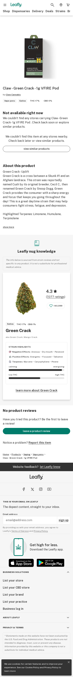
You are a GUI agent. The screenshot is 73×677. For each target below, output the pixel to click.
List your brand (13, 594)
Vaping (26, 454)
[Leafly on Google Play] (50, 563)
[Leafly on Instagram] (40, 489)
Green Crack (18, 330)
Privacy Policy (51, 667)
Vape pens (38, 454)
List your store (13, 580)
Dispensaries (21, 11)
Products (16, 454)
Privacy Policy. (41, 531)
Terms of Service (20, 531)
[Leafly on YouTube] (49, 489)
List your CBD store (16, 587)
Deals (49, 11)
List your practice (15, 601)
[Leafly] (16, 5)
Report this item (40, 442)
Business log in (13, 608)
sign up (64, 520)
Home (6, 454)
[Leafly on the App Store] (21, 563)
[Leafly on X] (32, 489)
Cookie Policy (32, 667)
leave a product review (36, 431)
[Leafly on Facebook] (23, 489)
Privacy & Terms (13, 627)
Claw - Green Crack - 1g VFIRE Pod (20, 458)
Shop (6, 11)
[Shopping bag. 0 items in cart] (68, 5)
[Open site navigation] (5, 5)
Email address (10, 514)
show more (8, 227)
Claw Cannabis (13, 94)
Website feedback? (36, 467)
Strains (60, 11)
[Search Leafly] (52, 5)
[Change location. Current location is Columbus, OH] (61, 5)
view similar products (37, 148)
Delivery (37, 11)
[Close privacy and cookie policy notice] (68, 662)
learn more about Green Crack (36, 390)
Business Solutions (16, 572)
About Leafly (11, 617)
